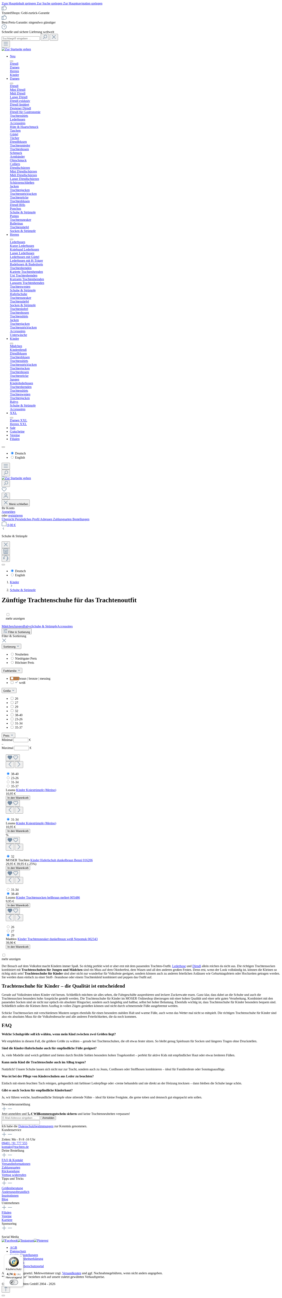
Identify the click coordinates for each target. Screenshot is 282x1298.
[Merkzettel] (4, 490)
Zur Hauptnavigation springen (82, 3)
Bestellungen (80, 519)
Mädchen (8, 626)
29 (16, 707)
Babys (27, 626)
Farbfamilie (10, 670)
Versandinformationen (16, 1163)
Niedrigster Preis (26, 658)
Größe (7, 690)
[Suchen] (45, 37)
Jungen (18, 626)
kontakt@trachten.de (15, 1147)
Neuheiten (21, 654)
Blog (5, 1199)
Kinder (14, 338)
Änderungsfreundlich (15, 1192)
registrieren (15, 515)
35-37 (19, 727)
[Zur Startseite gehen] (16, 49)
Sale (12, 428)
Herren (14, 234)
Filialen (15, 439)
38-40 (19, 715)
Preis (6, 735)
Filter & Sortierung (18, 632)
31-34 (19, 723)
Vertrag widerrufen (14, 1175)
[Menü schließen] (11, 61)
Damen (14, 78)
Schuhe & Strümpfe (44, 626)
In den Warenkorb (17, 797)
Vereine (15, 435)
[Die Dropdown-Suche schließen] (54, 37)
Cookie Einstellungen (24, 1255)
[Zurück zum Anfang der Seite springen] (6, 1289)
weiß (22, 682)
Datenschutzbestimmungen (35, 1126)
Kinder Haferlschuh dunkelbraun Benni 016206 (61, 860)
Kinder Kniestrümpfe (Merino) (36, 790)
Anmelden (8, 512)
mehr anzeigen (15, 618)
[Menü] (6, 44)
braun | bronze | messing (34, 678)
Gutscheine (17, 431)
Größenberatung (12, 1188)
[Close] (3, 1295)
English (20, 457)
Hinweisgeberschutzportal (27, 1266)
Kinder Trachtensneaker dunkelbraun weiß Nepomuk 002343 (58, 939)
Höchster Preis (24, 662)
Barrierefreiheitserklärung (26, 1258)
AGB (13, 1247)
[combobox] (21, 38)
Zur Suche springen (50, 3)
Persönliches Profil (27, 519)
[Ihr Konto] (6, 496)
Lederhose (179, 966)
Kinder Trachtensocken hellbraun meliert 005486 (48, 897)
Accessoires (65, 626)
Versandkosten (71, 1273)
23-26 (19, 719)
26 (16, 698)
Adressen (46, 519)
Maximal (16, 748)
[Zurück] (3, 529)
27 (16, 702)
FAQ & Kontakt (12, 1160)
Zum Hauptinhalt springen (19, 3)
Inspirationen (10, 1195)
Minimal (16, 740)
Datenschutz (18, 1251)
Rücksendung (11, 1171)
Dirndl (196, 966)
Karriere (7, 1220)
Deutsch (20, 453)
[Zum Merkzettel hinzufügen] (13, 757)
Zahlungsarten (62, 519)
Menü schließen (18, 504)
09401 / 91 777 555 (14, 1143)
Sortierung (9, 646)
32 (16, 711)
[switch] (14, 1282)
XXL (13, 413)
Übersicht (8, 519)
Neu (12, 56)
